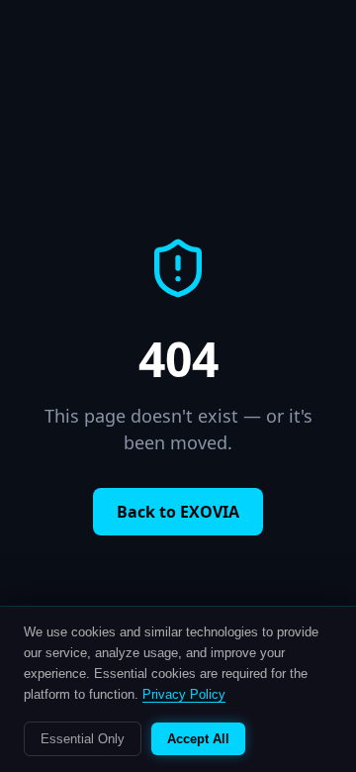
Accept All (198, 738)
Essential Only (83, 738)
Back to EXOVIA (178, 512)
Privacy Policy (183, 694)
